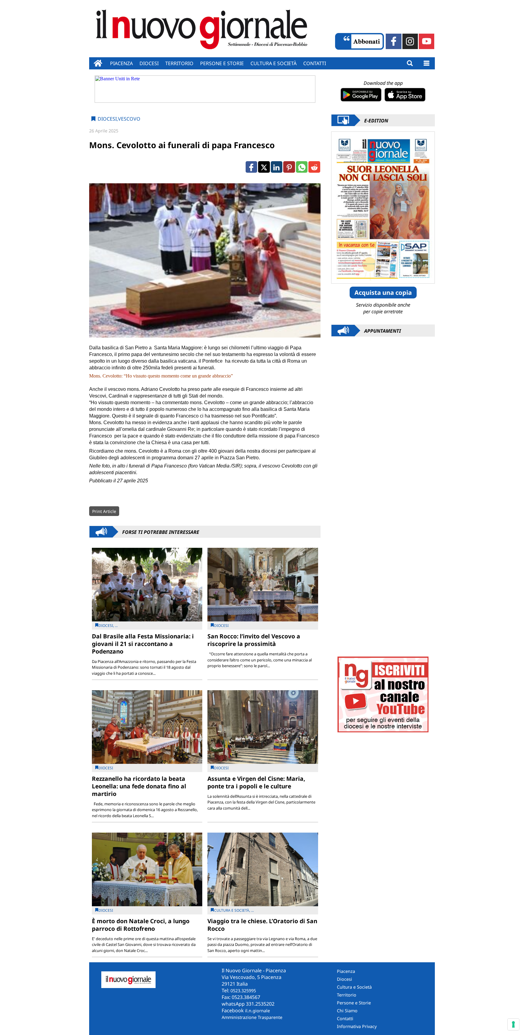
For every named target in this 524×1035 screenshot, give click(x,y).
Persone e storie (222, 63)
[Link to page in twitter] (264, 167)
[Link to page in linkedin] (276, 167)
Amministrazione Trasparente (252, 1017)
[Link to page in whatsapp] (301, 167)
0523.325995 (243, 990)
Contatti (314, 63)
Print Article (104, 511)
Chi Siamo (347, 1010)
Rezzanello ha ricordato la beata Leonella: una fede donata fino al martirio (139, 786)
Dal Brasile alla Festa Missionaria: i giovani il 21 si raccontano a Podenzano (143, 643)
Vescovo (129, 118)
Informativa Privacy (357, 1026)
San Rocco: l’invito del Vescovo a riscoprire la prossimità (253, 640)
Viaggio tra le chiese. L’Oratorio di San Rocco (262, 925)
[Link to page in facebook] (393, 41)
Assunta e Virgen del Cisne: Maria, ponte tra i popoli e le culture (256, 782)
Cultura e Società (273, 63)
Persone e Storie (354, 1003)
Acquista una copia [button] (383, 292)
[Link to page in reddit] (314, 167)
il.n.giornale (257, 1010)
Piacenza (121, 63)
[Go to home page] (98, 63)
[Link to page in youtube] (426, 41)
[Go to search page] (410, 63)
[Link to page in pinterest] (289, 167)
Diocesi (149, 63)
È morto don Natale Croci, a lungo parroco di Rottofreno (141, 925)
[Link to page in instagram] (410, 41)
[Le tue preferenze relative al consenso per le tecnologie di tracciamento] (513, 1024)
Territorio (179, 63)
